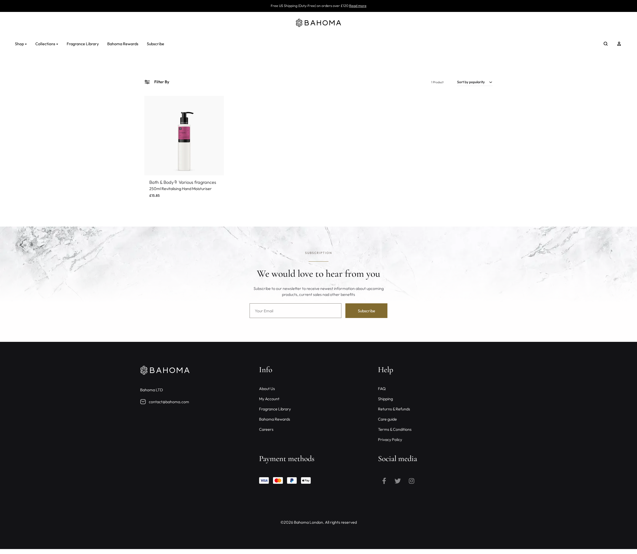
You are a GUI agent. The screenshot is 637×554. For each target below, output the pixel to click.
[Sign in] (619, 44)
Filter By (161, 81)
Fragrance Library (83, 43)
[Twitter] (398, 481)
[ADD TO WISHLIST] (216, 103)
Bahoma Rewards (122, 43)
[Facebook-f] (384, 481)
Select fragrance (166, 201)
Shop (19, 43)
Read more (358, 5)
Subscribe (155, 43)
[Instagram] (411, 481)
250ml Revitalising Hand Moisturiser (180, 188)
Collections (45, 43)
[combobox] (475, 82)
